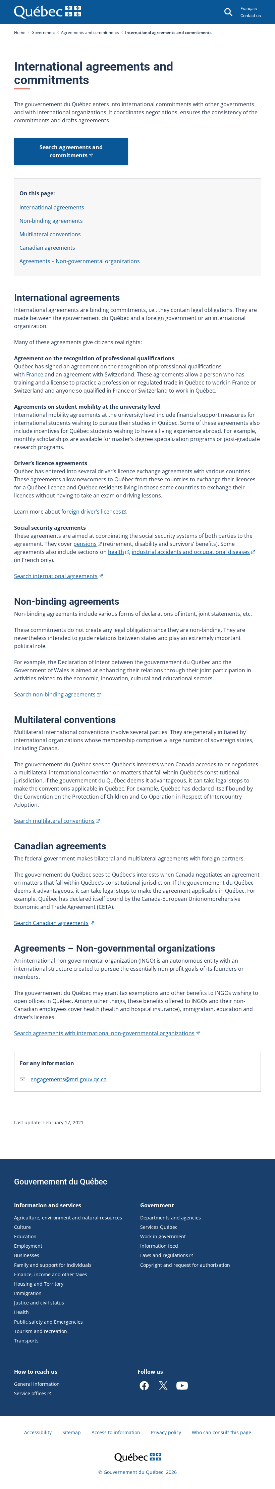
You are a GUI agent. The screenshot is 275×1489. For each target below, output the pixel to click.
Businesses (26, 1255)
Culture (22, 1227)
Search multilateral (54, 820)
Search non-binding (55, 694)
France (34, 374)
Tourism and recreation (40, 1331)
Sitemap (71, 1432)
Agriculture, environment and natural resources (68, 1217)
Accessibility (38, 1432)
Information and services (47, 1205)
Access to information (116, 1432)
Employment (28, 1246)
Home (19, 32)
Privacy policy (166, 1432)
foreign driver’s (91, 511)
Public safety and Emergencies (48, 1322)
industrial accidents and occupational (191, 552)
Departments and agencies (170, 1217)
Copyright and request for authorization (185, 1265)
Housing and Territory (38, 1284)
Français (248, 8)
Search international (56, 576)
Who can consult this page (221, 1432)
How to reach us (35, 1371)
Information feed (159, 1246)
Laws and (164, 1255)
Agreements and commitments (90, 32)
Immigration (28, 1293)
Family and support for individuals (53, 1265)
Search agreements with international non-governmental (104, 1033)
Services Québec (158, 1227)
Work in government (163, 1236)
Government (43, 32)
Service (30, 1393)
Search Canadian (51, 923)
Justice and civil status (39, 1302)
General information (37, 1384)
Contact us (250, 15)
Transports (26, 1340)
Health (21, 1312)
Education (25, 1236)
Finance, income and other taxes (50, 1274)
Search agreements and (71, 151)
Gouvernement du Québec (60, 1182)
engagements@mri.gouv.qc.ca (69, 1079)
